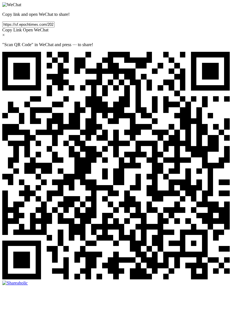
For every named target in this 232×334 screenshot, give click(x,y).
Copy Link (12, 29)
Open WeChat (35, 29)
